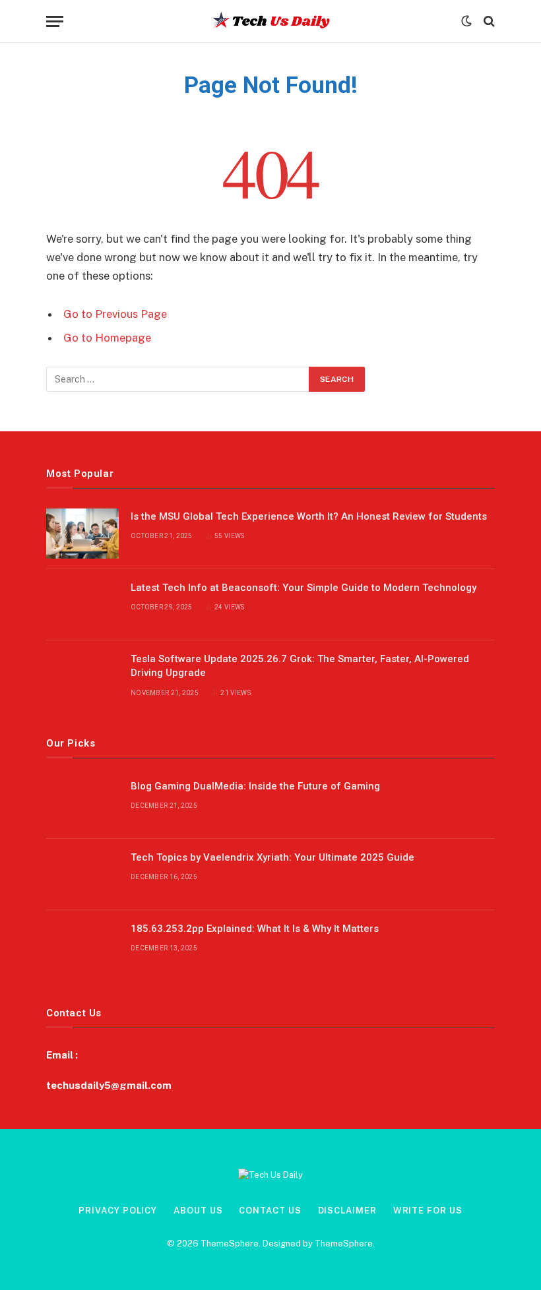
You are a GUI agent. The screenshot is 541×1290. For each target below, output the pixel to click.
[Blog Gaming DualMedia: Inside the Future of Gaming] (82, 803)
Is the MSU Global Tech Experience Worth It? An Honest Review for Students (309, 516)
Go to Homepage (107, 337)
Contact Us (270, 1210)
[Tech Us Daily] (270, 21)
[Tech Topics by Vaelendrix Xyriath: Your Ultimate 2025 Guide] (82, 874)
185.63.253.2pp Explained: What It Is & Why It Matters (255, 929)
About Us (198, 1210)
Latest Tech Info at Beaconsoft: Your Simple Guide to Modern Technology (303, 588)
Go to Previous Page (115, 314)
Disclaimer (347, 1210)
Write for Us (427, 1210)
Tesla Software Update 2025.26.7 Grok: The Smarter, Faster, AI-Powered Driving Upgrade (300, 666)
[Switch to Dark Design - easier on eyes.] (466, 21)
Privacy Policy (118, 1210)
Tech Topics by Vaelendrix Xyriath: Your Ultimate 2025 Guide (272, 857)
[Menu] (54, 21)
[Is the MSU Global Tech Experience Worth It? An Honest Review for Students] (82, 533)
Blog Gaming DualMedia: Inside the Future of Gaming (255, 786)
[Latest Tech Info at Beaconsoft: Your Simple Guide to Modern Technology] (82, 605)
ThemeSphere (344, 1243)
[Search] (488, 21)
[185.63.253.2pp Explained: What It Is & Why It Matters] (82, 946)
